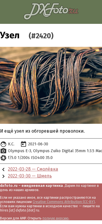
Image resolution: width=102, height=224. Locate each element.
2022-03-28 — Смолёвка (33, 169)
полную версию (55, 218)
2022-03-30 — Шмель (30, 176)
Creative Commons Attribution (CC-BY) (64, 202)
